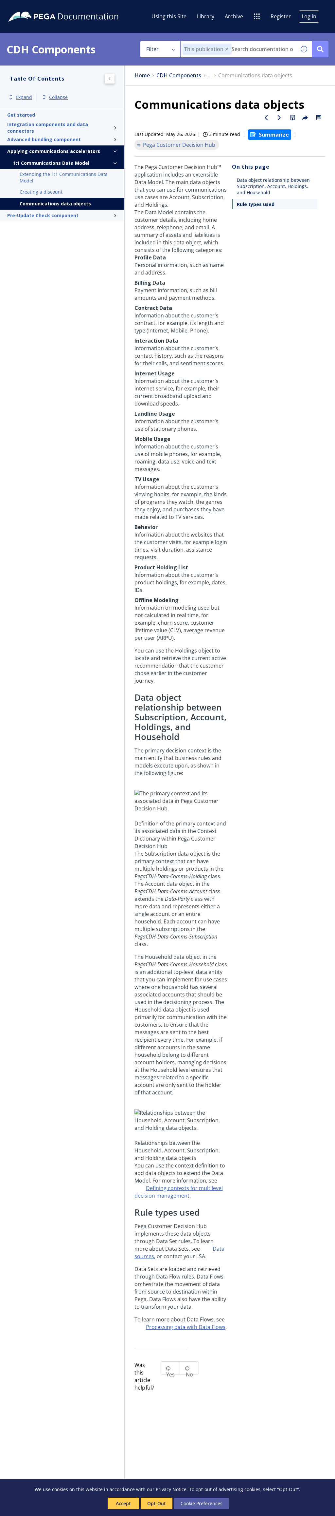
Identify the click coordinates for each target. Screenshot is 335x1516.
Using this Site (168, 16)
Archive (234, 16)
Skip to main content (29, 7)
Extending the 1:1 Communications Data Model (64, 177)
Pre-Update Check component (43, 215)
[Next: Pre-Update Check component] (279, 117)
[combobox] (238, 49)
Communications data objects (55, 203)
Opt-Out (156, 1503)
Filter (152, 49)
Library (205, 16)
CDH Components (178, 75)
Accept (123, 1503)
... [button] (210, 75)
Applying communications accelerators (53, 151)
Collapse (58, 97)
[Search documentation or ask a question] (320, 49)
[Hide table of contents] (110, 79)
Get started (21, 115)
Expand (24, 97)
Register (281, 16)
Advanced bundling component (44, 139)
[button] (226, 49)
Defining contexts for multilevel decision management (178, 1191)
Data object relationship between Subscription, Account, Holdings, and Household (273, 186)
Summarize (274, 134)
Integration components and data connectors (47, 128)
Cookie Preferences (201, 1503)
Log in (309, 16)
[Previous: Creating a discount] (266, 117)
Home (142, 75)
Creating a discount (41, 192)
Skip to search (79, 7)
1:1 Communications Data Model (51, 163)
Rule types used (255, 204)
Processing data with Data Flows (185, 1327)
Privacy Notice (171, 1489)
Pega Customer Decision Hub (179, 144)
